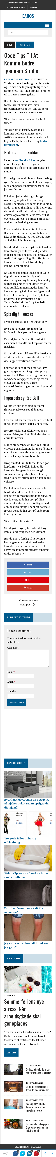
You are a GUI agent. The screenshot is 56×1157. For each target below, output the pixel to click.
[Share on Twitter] (22, 1153)
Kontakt (33, 7)
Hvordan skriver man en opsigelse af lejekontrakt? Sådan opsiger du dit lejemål (26, 803)
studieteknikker (25, 160)
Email (10, 681)
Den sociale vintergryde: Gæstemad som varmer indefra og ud (37, 1127)
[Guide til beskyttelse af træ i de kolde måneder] (13, 1089)
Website (11, 691)
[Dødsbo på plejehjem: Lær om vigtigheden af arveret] (13, 1072)
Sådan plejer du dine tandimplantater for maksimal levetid (35, 1107)
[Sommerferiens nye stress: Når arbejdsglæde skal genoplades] (28, 991)
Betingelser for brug (16, 7)
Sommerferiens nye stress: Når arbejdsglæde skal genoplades (24, 1012)
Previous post (30, 600)
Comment (13, 647)
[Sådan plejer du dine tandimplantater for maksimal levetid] (13, 1107)
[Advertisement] (30, 733)
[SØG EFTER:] (28, 32)
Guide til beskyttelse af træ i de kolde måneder (37, 1088)
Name (10, 672)
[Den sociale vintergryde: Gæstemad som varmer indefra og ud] (13, 1127)
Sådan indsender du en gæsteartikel (22, 2)
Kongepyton (22, 79)
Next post (25, 604)
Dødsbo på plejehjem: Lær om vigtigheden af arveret (38, 1071)
